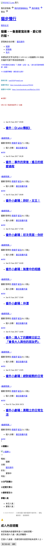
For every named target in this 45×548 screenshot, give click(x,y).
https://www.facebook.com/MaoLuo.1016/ (26, 89)
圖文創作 (20, 42)
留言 (20, 143)
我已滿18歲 (6, 544)
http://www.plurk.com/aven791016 (21, 85)
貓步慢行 (8, 19)
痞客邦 (14, 143)
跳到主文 (5, 25)
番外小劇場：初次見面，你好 (24, 234)
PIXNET (11, 513)
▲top (3, 152)
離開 (13, 544)
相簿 (8, 47)
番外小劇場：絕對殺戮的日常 (24, 376)
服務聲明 (26, 515)
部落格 (9, 49)
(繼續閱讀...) (6, 138)
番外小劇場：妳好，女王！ (23, 200)
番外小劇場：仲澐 (17, 303)
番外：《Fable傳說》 (18, 128)
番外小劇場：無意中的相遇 (23, 269)
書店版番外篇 (21, 148)
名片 (8, 52)
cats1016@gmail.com (16, 80)
